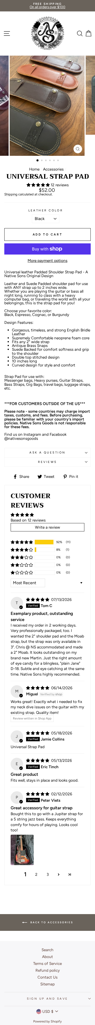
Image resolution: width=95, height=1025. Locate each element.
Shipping (10, 194)
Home (34, 169)
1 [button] (37, 160)
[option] (47, 6)
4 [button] (50, 161)
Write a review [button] (47, 527)
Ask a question (47, 452)
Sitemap (47, 984)
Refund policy (47, 970)
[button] (39, 184)
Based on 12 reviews (28, 520)
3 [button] (46, 161)
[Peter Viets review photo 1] (22, 850)
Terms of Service (47, 963)
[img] (38, 599)
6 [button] (58, 161)
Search (47, 949)
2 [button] (42, 161)
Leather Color (45, 210)
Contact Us (47, 977)
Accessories (53, 169)
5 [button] (54, 161)
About (47, 956)
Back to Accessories (51, 922)
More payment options (47, 260)
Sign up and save (47, 998)
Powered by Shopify (47, 1021)
